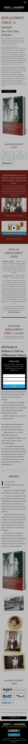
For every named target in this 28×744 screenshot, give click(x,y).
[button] (26, 357)
